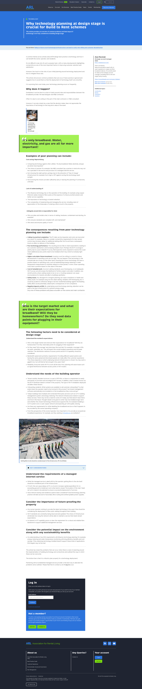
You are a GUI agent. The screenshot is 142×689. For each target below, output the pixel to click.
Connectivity (42, 37)
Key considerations (38, 467)
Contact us (42, 626)
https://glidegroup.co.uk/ (102, 62)
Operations (97, 94)
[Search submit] (105, 2)
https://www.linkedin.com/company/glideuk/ (107, 79)
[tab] (61, 2)
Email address (32, 594)
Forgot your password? (34, 606)
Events (90, 7)
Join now (32, 626)
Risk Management (31, 669)
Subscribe (83, 2)
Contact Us (91, 2)
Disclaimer (40, 676)
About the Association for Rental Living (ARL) (36, 657)
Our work (57, 7)
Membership (97, 7)
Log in (99, 2)
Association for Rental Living (46, 643)
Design (96, 92)
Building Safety (30, 37)
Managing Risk (52, 37)
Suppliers (97, 95)
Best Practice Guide (76, 7)
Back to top (32, 684)
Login (98, 657)
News (84, 7)
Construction (98, 91)
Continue (32, 602)
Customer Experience (32, 664)
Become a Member (108, 7)
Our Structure (65, 7)
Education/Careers (74, 2)
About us (50, 7)
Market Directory (59, 2)
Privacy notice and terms (31, 676)
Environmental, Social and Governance (37, 667)
